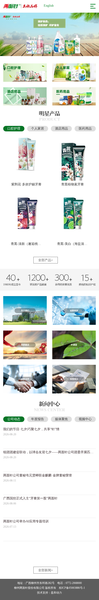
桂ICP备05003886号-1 (72, 587)
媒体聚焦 (61, 419)
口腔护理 (13, 128)
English (49, 5)
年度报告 (37, 419)
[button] (42, 53)
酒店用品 (61, 128)
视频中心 (85, 419)
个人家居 (37, 128)
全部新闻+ (45, 570)
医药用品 (85, 128)
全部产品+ (45, 260)
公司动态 (13, 419)
